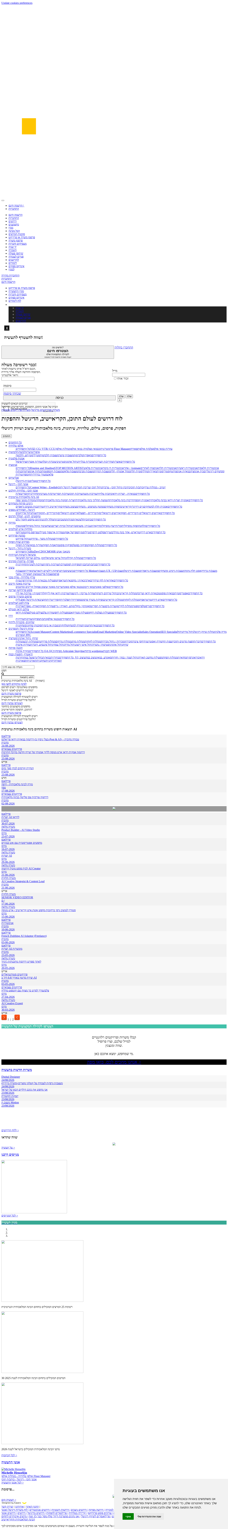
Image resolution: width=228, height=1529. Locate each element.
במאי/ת (47, 657)
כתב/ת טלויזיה (104, 493)
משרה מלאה (8, 826)
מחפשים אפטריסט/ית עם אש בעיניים (21, 842)
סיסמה (7, 386)
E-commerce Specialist (84, 631)
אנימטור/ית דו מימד (113, 468)
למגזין (11, 269)
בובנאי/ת (95, 625)
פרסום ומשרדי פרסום (20, 596)
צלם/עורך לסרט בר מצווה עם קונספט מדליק (25, 990)
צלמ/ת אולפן (146, 448)
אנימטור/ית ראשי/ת (187, 468)
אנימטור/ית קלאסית (208, 468)
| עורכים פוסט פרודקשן (100, 1513)
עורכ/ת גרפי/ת (51, 564)
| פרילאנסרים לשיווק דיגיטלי (96, 1516)
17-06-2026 (8, 903)
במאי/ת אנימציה (181, 471)
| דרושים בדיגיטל (36, 1513)
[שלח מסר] (114, 808)
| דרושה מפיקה (97, 1509)
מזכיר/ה (128, 641)
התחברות (14, 208)
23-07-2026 (8, 836)
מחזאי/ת (181, 657)
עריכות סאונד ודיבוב (19, 583)
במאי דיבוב (89, 586)
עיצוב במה (91, 657)
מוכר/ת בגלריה (86, 461)
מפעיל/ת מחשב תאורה (150, 657)
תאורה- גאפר (32, 606)
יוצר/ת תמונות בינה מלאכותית (59, 500)
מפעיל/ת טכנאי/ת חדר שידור (41, 580)
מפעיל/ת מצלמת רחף (101, 612)
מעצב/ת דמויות (102, 471)
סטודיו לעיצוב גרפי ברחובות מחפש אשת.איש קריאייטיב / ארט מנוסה (38, 910)
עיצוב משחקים (68, 506)
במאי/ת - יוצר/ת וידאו (123, 493)
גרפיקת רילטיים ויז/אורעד (46, 570)
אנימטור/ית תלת (167, 468)
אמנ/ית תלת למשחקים (156, 506)
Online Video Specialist (129, 631)
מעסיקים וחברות (18, 243)
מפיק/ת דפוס (73, 564)
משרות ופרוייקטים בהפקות (15, 409)
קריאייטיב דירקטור (50, 506)
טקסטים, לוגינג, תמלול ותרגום (25, 516)
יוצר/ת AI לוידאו (10, 817)
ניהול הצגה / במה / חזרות (125, 657)
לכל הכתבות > (9, 1455)
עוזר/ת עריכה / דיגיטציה (82, 593)
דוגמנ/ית (86, 625)
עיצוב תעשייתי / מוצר (27, 574)
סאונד (108, 657)
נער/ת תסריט (98, 606)
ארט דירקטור (143, 532)
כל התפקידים (23, 448)
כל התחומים (15, 442)
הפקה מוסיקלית (130, 525)
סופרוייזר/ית (74, 599)
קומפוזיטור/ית (23, 474)
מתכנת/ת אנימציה (35, 471)
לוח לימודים (15, 300)
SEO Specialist (168, 631)
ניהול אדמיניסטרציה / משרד (107, 644)
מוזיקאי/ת (96, 525)
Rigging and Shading (42, 468)
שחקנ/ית (20, 625)
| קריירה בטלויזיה (78, 1513)
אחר (126, 468)
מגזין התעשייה (16, 291)
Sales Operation (151, 631)
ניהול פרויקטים (24, 513)
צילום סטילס (35, 612)
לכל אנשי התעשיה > (12, 1482)
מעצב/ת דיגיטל (132, 570)
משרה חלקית (8, 878)
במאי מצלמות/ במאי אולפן (84, 448)
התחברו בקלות (124, 347)
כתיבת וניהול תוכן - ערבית (116, 487)
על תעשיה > (8, 1147)
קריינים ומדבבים (24, 586)
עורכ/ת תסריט (61, 493)
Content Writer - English (44, 487)
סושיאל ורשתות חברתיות (22, 554)
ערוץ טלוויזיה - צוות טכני (22, 577)
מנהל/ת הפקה (95, 545)
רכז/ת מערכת (46, 493)
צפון (3, 787)
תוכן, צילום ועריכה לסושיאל (31, 557)
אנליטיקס (14, 477)
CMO (48, 551)
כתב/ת (92, 564)
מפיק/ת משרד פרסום (92, 599)
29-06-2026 (8, 862)
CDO (42, 551)
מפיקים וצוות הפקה (19, 541)
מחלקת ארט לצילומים (20, 529)
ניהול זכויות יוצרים (61, 525)
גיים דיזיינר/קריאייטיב (132, 506)
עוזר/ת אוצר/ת (34, 461)
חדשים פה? (57, 352)
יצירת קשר (7, 1506)
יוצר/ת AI (6, 855)
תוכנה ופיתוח (16, 647)
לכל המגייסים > (9, 1215)
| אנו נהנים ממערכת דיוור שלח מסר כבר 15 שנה (54, 1516)
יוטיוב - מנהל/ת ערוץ (155, 487)
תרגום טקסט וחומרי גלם (29, 519)
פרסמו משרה (16, 240)
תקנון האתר (32, 1506)
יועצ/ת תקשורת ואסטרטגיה (158, 641)
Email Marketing (106, 631)
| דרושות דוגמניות (60, 1509)
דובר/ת (197, 641)
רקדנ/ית (50, 660)
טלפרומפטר (139, 606)
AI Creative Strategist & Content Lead (23, 881)
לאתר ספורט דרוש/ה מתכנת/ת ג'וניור (21, 961)
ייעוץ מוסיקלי (109, 525)
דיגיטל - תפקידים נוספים (22, 509)
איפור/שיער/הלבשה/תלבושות (24, 452)
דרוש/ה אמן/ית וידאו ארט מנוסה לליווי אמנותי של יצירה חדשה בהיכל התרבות (43, 752)
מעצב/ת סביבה (86, 471)
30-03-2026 (8, 1009)
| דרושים (22, 1513)
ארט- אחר (130, 532)
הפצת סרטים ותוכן (183, 641)
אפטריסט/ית (181, 593)
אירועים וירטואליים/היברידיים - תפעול (99, 513)
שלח (121, 396)
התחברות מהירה (10, 275)
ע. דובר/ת (35, 644)
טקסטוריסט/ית (165, 471)
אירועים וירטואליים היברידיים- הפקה (140, 513)
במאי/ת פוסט (167, 593)
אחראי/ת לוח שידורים (102, 580)
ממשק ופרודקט (17, 535)
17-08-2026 (8, 790)
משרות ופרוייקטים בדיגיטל (45, 409)
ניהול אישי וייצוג (84, 644)
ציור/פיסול (21, 461)
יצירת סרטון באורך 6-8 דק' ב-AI (19, 977)
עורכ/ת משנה (89, 493)
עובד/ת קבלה (49, 461)
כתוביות (87, 519)
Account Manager (40, 631)
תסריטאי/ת (22, 493)
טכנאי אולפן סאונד (73, 586)
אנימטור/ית (7, 923)
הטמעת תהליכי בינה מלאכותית (92, 500)
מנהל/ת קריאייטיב (127, 593)
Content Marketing (61, 631)
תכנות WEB (110, 651)
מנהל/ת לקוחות (131, 599)
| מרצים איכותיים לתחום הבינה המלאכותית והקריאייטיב (18, 1518)
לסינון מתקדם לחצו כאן (14, 683)
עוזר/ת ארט (56, 532)
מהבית (5, 742)
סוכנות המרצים (17, 234)
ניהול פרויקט (22, 538)
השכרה (13, 250)
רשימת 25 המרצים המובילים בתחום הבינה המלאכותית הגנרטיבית (36, 1306)
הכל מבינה (14, 230)
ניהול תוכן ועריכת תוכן (90, 487)
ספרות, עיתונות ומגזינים (21, 561)
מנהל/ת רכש (30, 641)
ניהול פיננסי (47, 644)
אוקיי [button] (128, 1516)
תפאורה (135, 448)
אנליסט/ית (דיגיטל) (26, 480)
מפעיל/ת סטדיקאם (79, 612)
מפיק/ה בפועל (80, 545)
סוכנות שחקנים (33, 625)
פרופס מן (33, 532)
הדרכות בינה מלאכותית (122, 500)
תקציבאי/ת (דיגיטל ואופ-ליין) (31, 599)
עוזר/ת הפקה (23, 545)
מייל (114, 371)
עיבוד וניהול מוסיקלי (36, 525)
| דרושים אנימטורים (40, 1509)
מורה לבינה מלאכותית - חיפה (17, 784)
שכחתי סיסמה (12, 393)
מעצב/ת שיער (66, 455)
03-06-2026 (8, 942)
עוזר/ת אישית (23, 644)
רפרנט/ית (21, 580)
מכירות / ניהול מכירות (112, 641)
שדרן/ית (20, 618)
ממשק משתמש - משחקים (90, 506)
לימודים (13, 262)
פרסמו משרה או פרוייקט (22, 237)
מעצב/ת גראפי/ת (149, 570)
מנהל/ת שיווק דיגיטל (205, 631)
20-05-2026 (8, 968)
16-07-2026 (8, 849)
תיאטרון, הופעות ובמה (21, 654)
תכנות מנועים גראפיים (28, 506)
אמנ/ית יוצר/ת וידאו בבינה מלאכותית (168, 500)
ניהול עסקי (58, 644)
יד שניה (13, 246)
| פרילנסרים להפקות (57, 1513)
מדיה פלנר (221, 631)
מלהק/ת (63, 625)
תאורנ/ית (20, 606)
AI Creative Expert (12, 1003)
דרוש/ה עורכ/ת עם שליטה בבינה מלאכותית (24, 797)
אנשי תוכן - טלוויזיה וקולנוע (23, 490)
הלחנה (142, 525)
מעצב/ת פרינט (46, 574)
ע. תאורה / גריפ (62, 606)
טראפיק (61, 580)
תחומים (6, 436)
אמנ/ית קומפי (142, 500)
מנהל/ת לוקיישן (124, 606)
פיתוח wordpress (94, 651)
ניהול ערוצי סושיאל (56, 557)
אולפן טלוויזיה (16, 445)
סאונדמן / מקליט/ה (81, 606)
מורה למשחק (75, 625)
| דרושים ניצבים (79, 1509)
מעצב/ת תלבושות (49, 455)
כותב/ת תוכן (137, 487)
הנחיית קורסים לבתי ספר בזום (17, 768)
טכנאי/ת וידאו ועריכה (148, 593)
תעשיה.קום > (8, 1499)
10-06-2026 (8, 929)
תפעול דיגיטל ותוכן (68, 487)
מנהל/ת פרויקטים (46, 641)
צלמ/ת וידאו (22, 612)
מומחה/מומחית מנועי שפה (29, 500)
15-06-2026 (8, 916)
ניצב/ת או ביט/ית (50, 625)
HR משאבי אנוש (61, 551)
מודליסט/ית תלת (139, 471)
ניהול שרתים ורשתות (106, 593)
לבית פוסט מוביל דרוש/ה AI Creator (21, 868)
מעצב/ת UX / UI (106, 570)
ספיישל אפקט (70, 532)
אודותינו (19, 1506)
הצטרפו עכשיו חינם (12, 703)
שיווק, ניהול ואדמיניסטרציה (23, 638)
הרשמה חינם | (16, 205)
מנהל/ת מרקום (63, 641)
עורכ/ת (62, 564)
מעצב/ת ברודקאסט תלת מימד (201, 570)
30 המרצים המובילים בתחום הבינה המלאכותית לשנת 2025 (33, 1378)
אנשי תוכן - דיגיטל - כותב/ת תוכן (19, 1479)
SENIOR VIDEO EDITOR (17, 897)
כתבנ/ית (84, 564)
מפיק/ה (36, 618)
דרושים (13, 221)
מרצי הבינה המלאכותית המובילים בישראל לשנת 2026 (30, 1449)
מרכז (4, 833)
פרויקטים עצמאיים (11, 748)
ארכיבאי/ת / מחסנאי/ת (78, 580)
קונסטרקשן (22, 532)
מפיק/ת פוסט (66, 545)
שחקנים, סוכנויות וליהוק (21, 622)
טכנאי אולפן (53, 618)
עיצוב (11, 567)
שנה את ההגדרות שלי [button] (149, 1516)
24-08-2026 (8, 745)
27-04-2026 (8, 996)
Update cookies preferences (16, 2)
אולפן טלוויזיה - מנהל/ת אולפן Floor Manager (25, 1476)
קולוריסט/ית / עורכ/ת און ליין (31, 593)
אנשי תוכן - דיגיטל (18, 484)
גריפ (148, 606)
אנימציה (13, 464)
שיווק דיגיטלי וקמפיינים (21, 628)
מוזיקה (12, 522)
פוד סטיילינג (44, 532)
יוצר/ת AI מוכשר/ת (11, 948)
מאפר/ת (87, 455)
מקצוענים (14, 224)
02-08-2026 (8, 803)
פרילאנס (6, 736)
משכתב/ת (60, 519)
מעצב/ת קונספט (53, 471)
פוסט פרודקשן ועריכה (20, 590)
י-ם (3, 900)
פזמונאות (20, 525)
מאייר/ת (152, 471)
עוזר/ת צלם (48, 612)
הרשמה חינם (15, 214)
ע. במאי (101, 657)
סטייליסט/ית (33, 455)
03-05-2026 (8, 984)
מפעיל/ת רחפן (61, 612)
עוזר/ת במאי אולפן (162, 448)
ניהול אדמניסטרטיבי (67, 461)
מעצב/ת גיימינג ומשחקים (171, 570)
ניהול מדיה (188, 631)
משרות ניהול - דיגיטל (20, 548)
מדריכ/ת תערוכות (103, 461)
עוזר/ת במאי (36, 545)
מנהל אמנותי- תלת (120, 471)
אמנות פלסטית (17, 458)
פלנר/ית (64, 599)
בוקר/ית (55, 657)
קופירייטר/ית (53, 599)
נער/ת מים (110, 606)
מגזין (11, 227)
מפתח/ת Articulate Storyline (69, 651)
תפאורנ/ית (21, 660)
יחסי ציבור (138, 641)
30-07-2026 (8, 823)
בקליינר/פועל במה (33, 657)
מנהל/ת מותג (78, 641)
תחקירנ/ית (33, 493)
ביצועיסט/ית (67, 570)
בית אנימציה (197, 471)
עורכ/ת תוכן (75, 493)
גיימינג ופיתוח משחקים (21, 503)
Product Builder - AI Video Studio (20, 829)
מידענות (36, 513)
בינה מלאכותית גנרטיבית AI (24, 496)
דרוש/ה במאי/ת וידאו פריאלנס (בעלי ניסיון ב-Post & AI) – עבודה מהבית (40, 739)
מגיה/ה (69, 519)
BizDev (34, 551)
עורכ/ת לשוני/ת (35, 564)
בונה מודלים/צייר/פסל (112, 532)
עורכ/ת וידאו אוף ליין (57, 593)
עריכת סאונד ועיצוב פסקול (48, 586)
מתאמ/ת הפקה (51, 545)
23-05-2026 (8, 955)
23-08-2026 (8, 758)
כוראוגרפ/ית (192, 657)
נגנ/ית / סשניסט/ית (81, 525)
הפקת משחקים (112, 506)
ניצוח (49, 525)
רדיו (11, 615)
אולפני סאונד (102, 586)
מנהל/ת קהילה (74, 557)
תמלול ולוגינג (48, 519)
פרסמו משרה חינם (11, 693)
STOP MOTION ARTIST (69, 468)
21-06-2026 (8, 874)
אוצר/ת (117, 461)
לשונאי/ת (78, 519)
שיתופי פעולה (16, 253)
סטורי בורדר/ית (38, 474)
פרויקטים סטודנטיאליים (14, 974)
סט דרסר (96, 532)
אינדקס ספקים (16, 266)
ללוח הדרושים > (10, 1130)
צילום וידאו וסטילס (19, 609)
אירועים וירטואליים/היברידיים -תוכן (59, 513)
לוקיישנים (14, 259)
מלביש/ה (78, 455)
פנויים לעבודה (16, 256)
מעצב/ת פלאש (70, 471)
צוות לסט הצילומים (19, 602)
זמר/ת (119, 525)
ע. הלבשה (21, 455)
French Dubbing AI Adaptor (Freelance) (24, 935)
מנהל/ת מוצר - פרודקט (41, 538)
